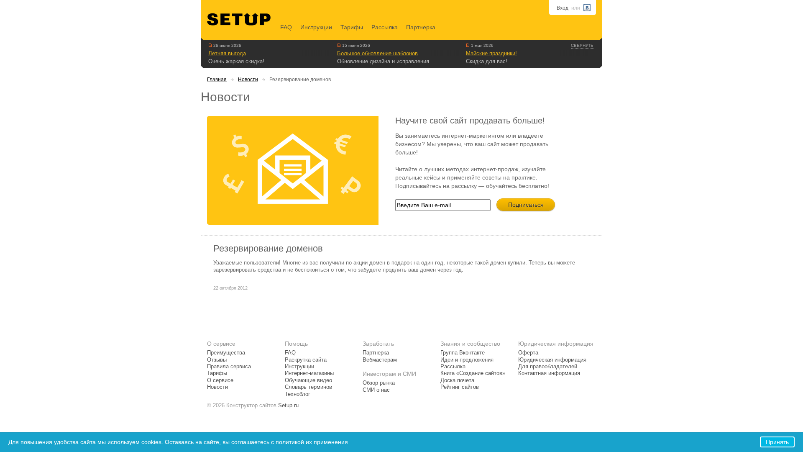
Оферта (528, 353)
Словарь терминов (308, 387)
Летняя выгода (227, 53)
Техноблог (297, 394)
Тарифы (351, 27)
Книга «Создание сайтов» (472, 373)
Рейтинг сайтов (459, 387)
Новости (248, 79)
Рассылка (384, 27)
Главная (217, 79)
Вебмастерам (380, 360)
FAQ (286, 27)
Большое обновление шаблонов (377, 53)
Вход (562, 8)
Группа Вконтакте (462, 353)
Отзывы (217, 360)
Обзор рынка (379, 383)
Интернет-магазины (309, 373)
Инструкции (316, 27)
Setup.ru (288, 405)
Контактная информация (549, 373)
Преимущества (226, 353)
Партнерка (420, 27)
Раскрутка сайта (306, 360)
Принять (777, 442)
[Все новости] (210, 45)
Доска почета (457, 380)
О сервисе (220, 380)
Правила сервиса (229, 367)
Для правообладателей (547, 367)
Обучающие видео (308, 380)
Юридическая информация (552, 360)
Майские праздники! (491, 53)
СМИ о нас (376, 390)
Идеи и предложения (467, 360)
